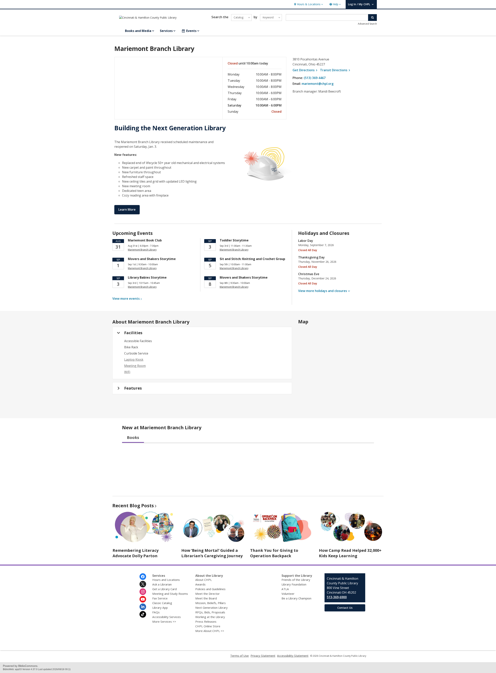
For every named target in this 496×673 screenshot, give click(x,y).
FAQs (156, 612)
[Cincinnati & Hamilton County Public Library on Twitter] (143, 584)
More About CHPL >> (209, 631)
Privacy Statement (263, 656)
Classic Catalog (162, 603)
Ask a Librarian (162, 584)
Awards (200, 584)
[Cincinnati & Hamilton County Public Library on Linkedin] (143, 606)
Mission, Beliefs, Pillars (210, 603)
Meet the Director (207, 594)
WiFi (127, 372)
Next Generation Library (211, 607)
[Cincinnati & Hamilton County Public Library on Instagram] (143, 591)
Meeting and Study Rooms (170, 594)
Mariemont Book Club (145, 240)
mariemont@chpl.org (317, 84)
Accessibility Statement (292, 656)
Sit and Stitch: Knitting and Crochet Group (252, 259)
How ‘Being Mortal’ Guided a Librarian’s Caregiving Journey (212, 553)
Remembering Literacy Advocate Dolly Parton (135, 553)
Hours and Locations (166, 580)
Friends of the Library (296, 580)
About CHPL (203, 580)
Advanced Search (367, 23)
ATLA (285, 589)
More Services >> (164, 621)
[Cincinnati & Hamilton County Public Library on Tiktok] (143, 614)
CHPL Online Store (207, 626)
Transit (335, 70)
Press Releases (205, 621)
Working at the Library (210, 617)
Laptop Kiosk (133, 359)
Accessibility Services (166, 617)
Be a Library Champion (296, 598)
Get (306, 70)
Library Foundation (294, 584)
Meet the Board (206, 598)
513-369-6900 (337, 597)
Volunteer (288, 594)
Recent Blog (133, 505)
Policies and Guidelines (210, 589)
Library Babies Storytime (147, 277)
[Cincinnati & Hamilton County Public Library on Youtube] (143, 599)
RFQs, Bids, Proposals (210, 612)
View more (126, 298)
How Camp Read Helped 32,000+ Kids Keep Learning (350, 553)
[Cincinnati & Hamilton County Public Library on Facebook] (143, 576)
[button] (308, 4)
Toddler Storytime (234, 240)
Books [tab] (133, 437)
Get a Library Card (164, 589)
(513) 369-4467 (315, 78)
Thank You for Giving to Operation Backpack (274, 553)
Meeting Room (135, 366)
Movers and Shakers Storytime (152, 259)
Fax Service (160, 598)
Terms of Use (239, 656)
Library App (160, 607)
